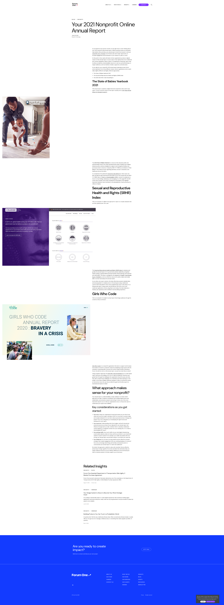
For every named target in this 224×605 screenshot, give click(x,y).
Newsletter (141, 584)
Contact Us (109, 582)
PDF (116, 177)
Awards (124, 584)
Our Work (125, 577)
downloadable (110, 177)
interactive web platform (114, 173)
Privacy (142, 595)
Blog (139, 577)
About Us (108, 4)
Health (123, 275)
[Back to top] (222, 602)
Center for (117, 275)
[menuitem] (109, 5)
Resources (141, 582)
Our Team (109, 577)
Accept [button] (203, 601)
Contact (143, 4)
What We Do (117, 4)
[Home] (75, 5)
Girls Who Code (96, 366)
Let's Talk (146, 549)
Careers (134, 4)
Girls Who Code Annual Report (115, 373)
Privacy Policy (210, 601)
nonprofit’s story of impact (98, 53)
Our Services (126, 579)
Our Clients (125, 582)
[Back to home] (81, 576)
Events (140, 579)
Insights (126, 4)
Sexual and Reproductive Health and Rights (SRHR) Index (108, 270)
